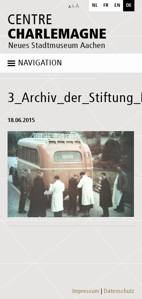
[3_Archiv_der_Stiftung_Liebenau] (71, 175)
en (117, 5)
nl (95, 5)
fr (106, 5)
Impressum (85, 291)
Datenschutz (119, 291)
